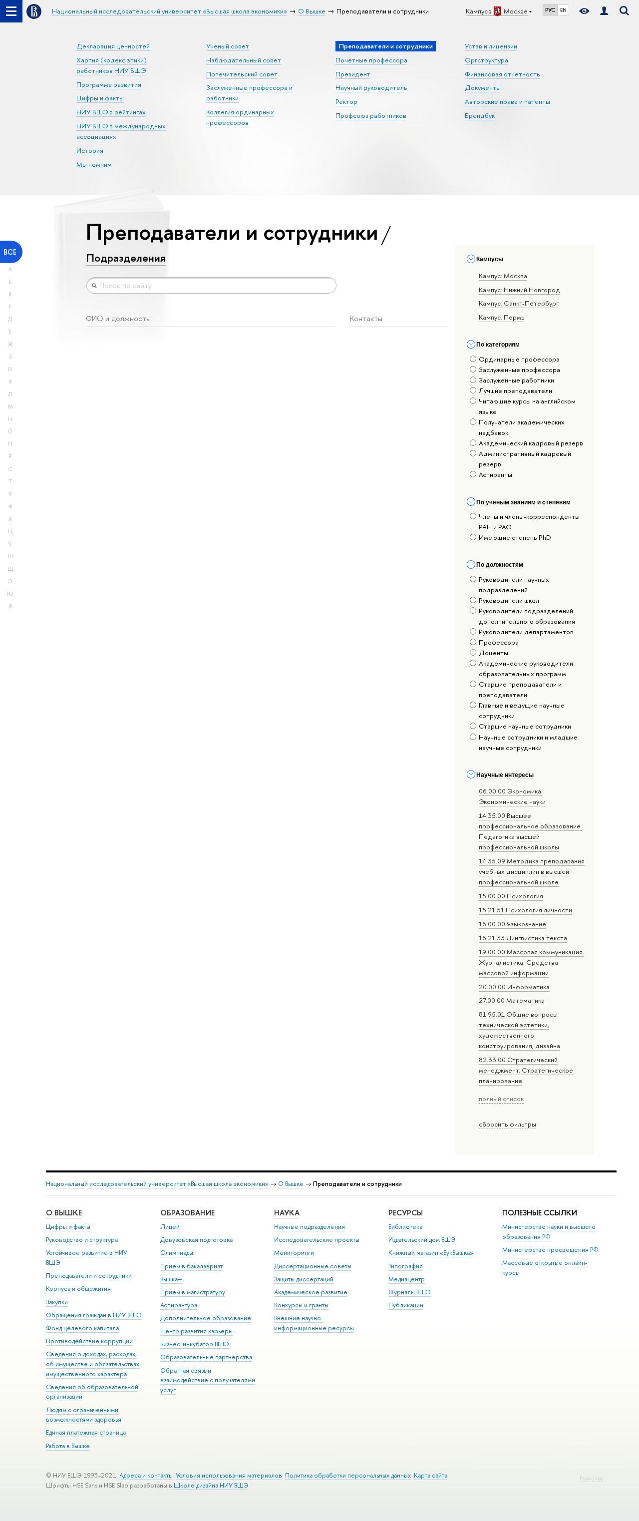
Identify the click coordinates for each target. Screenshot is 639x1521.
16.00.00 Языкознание (512, 923)
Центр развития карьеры (196, 1331)
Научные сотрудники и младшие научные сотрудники (528, 742)
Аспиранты (495, 474)
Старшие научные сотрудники (525, 726)
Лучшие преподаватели (515, 390)
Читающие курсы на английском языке (527, 406)
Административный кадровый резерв (525, 458)
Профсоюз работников (370, 115)
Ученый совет (227, 45)
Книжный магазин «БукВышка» (430, 1252)
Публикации (405, 1305)
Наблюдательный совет (243, 59)
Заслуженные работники (516, 380)
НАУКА (287, 1212)
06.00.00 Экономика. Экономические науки (512, 796)
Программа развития (108, 84)
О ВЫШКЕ (64, 1212)
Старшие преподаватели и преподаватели (520, 689)
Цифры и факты (100, 97)
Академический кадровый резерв (531, 442)
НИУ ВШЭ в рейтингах (111, 111)
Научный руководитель (371, 87)
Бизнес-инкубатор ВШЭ (194, 1344)
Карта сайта (430, 1475)
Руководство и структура (82, 1239)
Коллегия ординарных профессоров (240, 117)
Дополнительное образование (205, 1318)
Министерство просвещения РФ (550, 1249)
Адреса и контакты (146, 1475)
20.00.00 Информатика (514, 986)
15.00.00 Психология (511, 895)
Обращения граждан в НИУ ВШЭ (94, 1315)
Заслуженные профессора (519, 369)
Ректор (346, 101)
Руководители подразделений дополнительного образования (527, 616)
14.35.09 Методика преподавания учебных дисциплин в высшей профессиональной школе (532, 871)
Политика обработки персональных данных (348, 1475)
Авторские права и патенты (507, 101)
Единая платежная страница (86, 1432)
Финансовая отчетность (502, 73)
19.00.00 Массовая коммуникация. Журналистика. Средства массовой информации (531, 962)
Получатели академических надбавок (522, 427)
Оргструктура (486, 59)
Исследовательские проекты (316, 1239)
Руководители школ (509, 600)
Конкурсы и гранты (301, 1305)
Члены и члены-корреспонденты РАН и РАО (529, 521)
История (89, 150)
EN (563, 9)
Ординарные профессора (519, 359)
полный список (501, 1098)
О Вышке (291, 1183)
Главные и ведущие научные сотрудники (522, 710)
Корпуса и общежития (78, 1288)
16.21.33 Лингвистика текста (523, 937)
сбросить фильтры (507, 1124)
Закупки (57, 1302)
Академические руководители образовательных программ (526, 668)
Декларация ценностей (113, 45)
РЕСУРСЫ (405, 1212)
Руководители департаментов (526, 631)
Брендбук (480, 115)
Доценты (493, 652)
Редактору (591, 1478)
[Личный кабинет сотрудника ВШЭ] (604, 11)
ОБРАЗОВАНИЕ (187, 1212)
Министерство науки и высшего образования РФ (549, 1231)
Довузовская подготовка (196, 1239)
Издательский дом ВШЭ (422, 1239)
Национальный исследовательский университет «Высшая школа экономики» (157, 1183)
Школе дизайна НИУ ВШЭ (211, 1485)
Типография (405, 1266)
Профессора (499, 642)
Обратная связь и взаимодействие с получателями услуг (207, 1380)
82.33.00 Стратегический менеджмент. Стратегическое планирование (526, 1070)
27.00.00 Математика (512, 1000)
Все (9, 252)
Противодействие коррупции (89, 1341)
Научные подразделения (309, 1226)
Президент (352, 73)
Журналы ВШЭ (409, 1292)
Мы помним (94, 164)
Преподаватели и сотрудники (89, 1275)
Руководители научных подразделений (514, 584)
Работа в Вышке (68, 1446)
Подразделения (126, 257)
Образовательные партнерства (206, 1357)
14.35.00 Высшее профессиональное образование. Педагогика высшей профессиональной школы (530, 831)
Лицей (170, 1226)
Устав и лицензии (491, 45)
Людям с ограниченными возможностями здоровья (83, 1415)
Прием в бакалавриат (191, 1266)
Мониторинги (294, 1252)
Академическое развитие (310, 1292)
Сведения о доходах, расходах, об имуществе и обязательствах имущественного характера (92, 1364)
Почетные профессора (371, 59)
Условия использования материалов (229, 1475)
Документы (483, 87)
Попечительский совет (242, 73)
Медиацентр (406, 1279)
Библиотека (405, 1226)
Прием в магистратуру (192, 1292)
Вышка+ (171, 1279)
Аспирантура (178, 1305)
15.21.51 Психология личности (525, 909)
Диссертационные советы (312, 1266)
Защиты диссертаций (303, 1279)
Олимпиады (176, 1252)
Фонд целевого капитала (82, 1328)
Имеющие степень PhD (515, 537)
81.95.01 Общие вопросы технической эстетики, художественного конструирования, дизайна (519, 1030)
